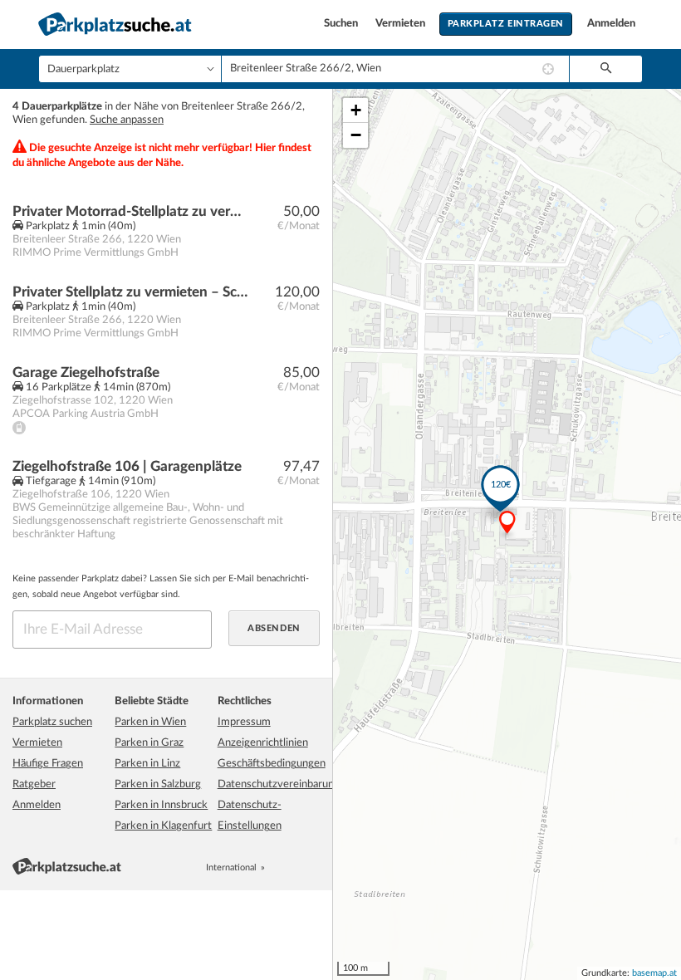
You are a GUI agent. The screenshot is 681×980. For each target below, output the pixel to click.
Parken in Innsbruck (161, 805)
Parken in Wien (150, 722)
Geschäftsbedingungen (272, 763)
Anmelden (611, 23)
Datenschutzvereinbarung (279, 784)
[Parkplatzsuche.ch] (294, 867)
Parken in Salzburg (158, 784)
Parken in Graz (149, 742)
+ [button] (355, 110)
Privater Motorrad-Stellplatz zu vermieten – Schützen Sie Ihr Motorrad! (129, 211)
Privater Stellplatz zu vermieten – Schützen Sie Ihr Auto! (129, 292)
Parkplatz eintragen (506, 23)
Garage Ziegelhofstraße (85, 372)
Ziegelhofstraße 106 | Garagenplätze (127, 466)
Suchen (342, 23)
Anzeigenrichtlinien (263, 742)
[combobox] (395, 69)
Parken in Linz (147, 763)
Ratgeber (34, 784)
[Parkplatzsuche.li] (313, 867)
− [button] (355, 135)
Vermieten (401, 23)
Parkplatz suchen (52, 722)
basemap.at (654, 973)
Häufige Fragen (47, 763)
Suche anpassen (127, 120)
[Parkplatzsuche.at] (276, 867)
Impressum (244, 722)
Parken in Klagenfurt (163, 826)
